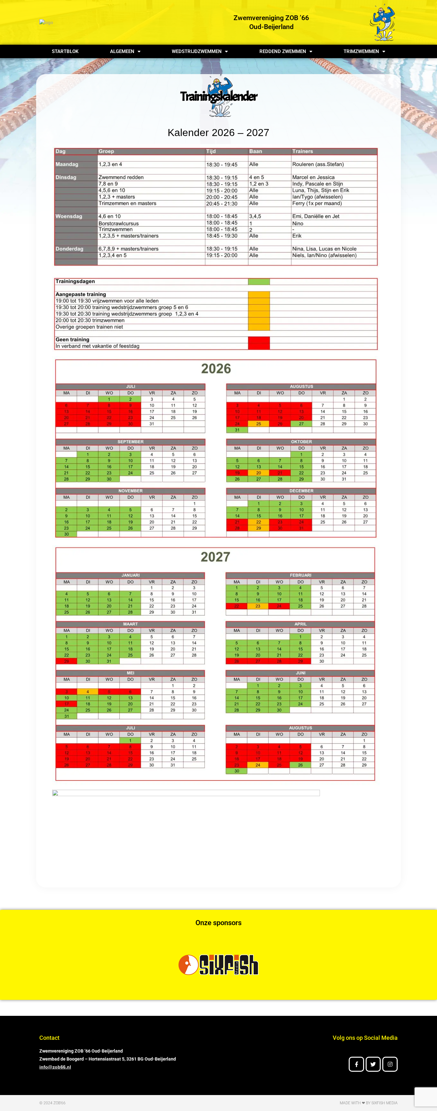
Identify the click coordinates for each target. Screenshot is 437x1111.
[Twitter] (373, 1064)
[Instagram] (390, 1064)
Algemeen (122, 51)
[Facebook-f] (356, 1064)
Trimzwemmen (361, 51)
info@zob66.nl (55, 1066)
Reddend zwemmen (282, 51)
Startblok (65, 51)
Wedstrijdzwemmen (197, 51)
